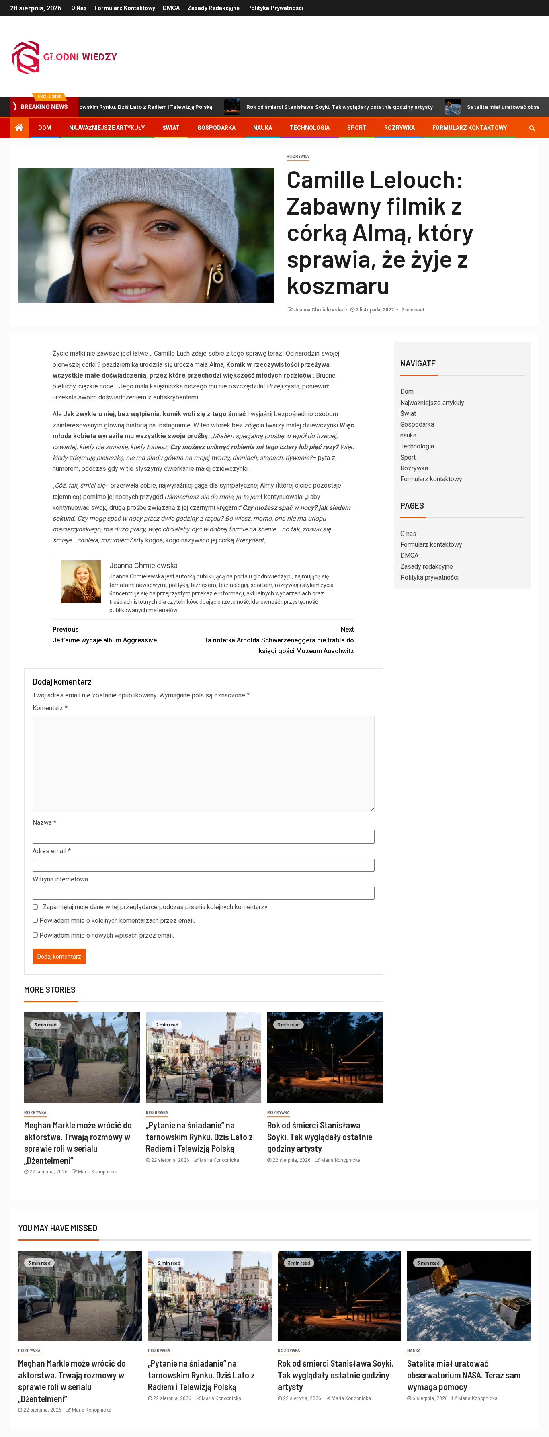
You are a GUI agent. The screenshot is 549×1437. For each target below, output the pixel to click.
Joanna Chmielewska (319, 310)
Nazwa (44, 822)
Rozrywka (399, 128)
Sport (357, 128)
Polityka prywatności (275, 8)
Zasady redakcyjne (213, 8)
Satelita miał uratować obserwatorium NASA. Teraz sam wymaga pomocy (464, 1375)
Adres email (52, 851)
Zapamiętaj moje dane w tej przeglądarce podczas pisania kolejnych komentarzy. (155, 907)
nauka (262, 128)
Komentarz (50, 708)
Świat (171, 128)
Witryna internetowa (60, 879)
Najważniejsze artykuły (107, 128)
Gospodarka (216, 128)
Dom (44, 128)
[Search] (532, 127)
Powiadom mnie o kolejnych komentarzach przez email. (117, 920)
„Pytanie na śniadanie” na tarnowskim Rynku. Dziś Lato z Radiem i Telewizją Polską (199, 1137)
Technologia (310, 128)
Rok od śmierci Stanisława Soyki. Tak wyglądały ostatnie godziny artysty (291, 106)
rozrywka (298, 156)
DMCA (171, 8)
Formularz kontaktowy (124, 8)
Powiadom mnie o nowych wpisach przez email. (106, 935)
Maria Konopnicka (97, 1172)
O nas (79, 8)
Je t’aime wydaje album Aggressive (105, 634)
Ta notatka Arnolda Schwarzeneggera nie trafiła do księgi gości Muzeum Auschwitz (279, 640)
